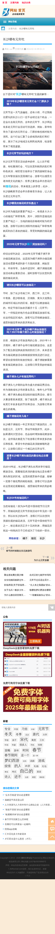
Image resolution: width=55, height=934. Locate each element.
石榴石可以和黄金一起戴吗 (17, 824)
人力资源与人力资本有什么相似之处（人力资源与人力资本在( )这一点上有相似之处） (28, 804)
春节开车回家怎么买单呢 (16, 819)
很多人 (23, 744)
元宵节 (43, 728)
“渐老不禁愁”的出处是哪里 (17, 809)
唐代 (36, 734)
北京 (27, 734)
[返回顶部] (51, 836)
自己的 (26, 770)
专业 (7, 729)
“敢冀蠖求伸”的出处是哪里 (17, 814)
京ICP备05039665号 (37, 861)
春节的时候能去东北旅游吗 (19, 550)
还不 (17, 776)
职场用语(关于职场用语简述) (16, 584)
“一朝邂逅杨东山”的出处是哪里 (41, 594)
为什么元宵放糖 (41, 560)
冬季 (19, 734)
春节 (36, 749)
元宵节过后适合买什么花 (41, 579)
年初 (6, 744)
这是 (26, 777)
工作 (42, 739)
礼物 (36, 766)
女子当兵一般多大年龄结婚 (16, 589)
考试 (14, 771)
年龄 (14, 744)
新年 (16, 750)
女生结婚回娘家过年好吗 (16, 579)
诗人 (8, 776)
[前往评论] (51, 828)
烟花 (8, 186)
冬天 (8, 733)
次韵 (24, 761)
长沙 (19, 94)
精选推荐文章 (14, 861)
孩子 (14, 739)
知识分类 (26, 2)
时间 (26, 750)
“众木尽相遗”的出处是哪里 (17, 794)
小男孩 (27, 875)
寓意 (33, 739)
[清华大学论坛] (27, 11)
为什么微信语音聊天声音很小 (16, 594)
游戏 (41, 760)
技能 (40, 744)
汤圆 (32, 760)
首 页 (4, 2)
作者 (33, 729)
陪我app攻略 (11, 828)
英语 (39, 771)
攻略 (7, 750)
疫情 (8, 766)
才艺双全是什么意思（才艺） (19, 838)
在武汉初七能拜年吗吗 (40, 574)
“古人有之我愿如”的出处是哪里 (41, 584)
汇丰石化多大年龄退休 (15, 833)
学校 (7, 740)
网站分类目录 (48, 857)
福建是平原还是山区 (14, 799)
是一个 (25, 755)
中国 (16, 729)
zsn (10, 49)
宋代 (24, 739)
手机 (32, 744)
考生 (6, 771)
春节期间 (11, 755)
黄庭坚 (41, 777)
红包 (44, 766)
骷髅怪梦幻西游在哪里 (40, 589)
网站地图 (25, 861)
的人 (17, 765)
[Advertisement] (27, 906)
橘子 (29, 244)
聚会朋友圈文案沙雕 (13, 574)
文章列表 (14, 2)
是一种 (35, 755)
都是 (34, 777)
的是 (27, 766)
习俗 (25, 729)
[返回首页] (51, 821)
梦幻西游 (12, 760)
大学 (45, 734)
